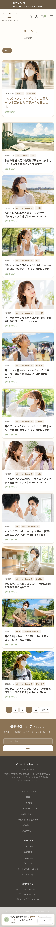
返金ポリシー (28, 830)
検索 (28, 797)
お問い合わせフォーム (29, 899)
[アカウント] (36, 16)
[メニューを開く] (51, 16)
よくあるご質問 (28, 874)
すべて (7, 50)
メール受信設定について (28, 868)
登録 (28, 748)
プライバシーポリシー (28, 808)
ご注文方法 (28, 846)
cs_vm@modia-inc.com (30, 889)
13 (36, 709)
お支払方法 (28, 857)
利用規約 (28, 802)
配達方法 (28, 852)
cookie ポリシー (28, 814)
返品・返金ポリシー (43, 911)
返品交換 (28, 863)
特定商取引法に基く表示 (28, 819)
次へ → (44, 709)
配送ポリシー (28, 825)
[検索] (30, 16)
